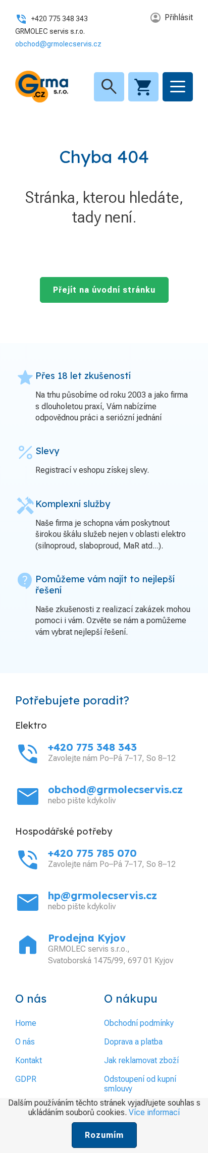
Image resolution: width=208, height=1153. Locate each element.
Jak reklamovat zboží (141, 1060)
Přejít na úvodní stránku (104, 290)
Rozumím (104, 1135)
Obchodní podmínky (139, 1023)
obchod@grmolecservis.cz (58, 44)
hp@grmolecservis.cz (102, 895)
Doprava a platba (133, 1042)
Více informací (154, 1112)
